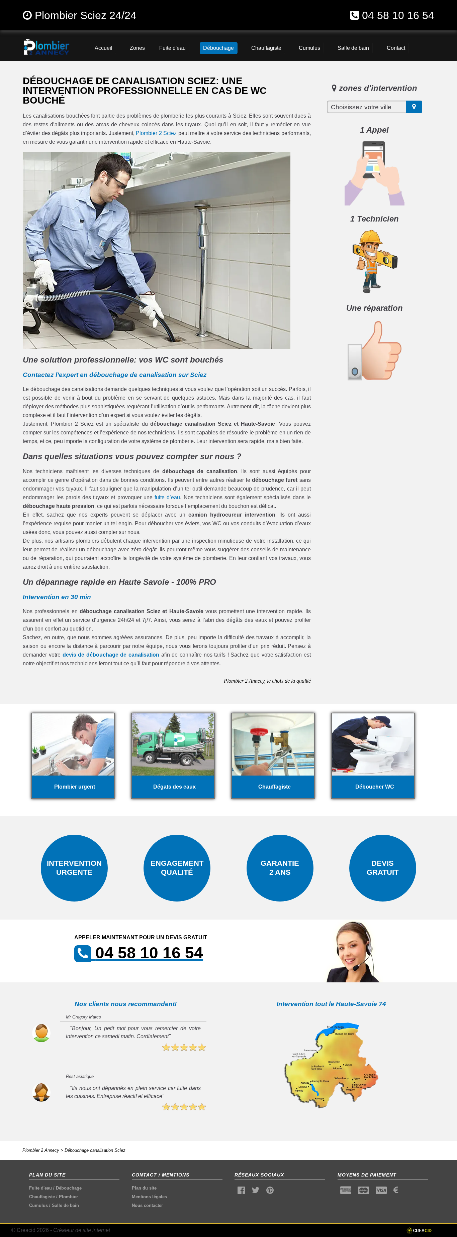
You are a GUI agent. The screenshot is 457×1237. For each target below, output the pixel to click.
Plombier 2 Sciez (156, 133)
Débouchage (69, 1188)
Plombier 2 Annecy (40, 1150)
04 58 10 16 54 (398, 15)
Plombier (68, 1196)
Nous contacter (147, 1205)
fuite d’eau (167, 497)
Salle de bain (65, 1205)
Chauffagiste (42, 1196)
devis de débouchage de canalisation (111, 655)
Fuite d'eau (40, 1188)
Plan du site (144, 1188)
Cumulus (38, 1205)
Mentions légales (149, 1196)
